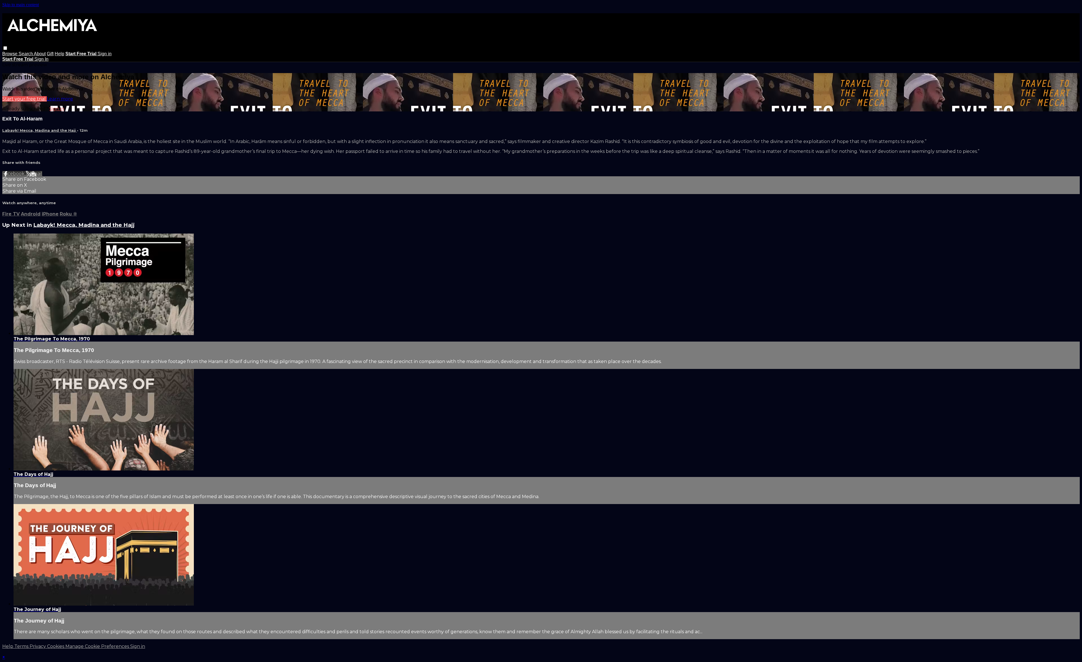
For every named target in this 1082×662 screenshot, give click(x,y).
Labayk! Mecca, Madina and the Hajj (39, 130)
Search (26, 53)
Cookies (56, 646)
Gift (50, 53)
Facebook (14, 173)
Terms (22, 646)
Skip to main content (20, 4)
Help (59, 53)
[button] (5, 48)
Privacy (38, 646)
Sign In (41, 59)
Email (36, 173)
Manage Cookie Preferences (97, 646)
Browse (10, 53)
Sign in (104, 53)
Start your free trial (24, 99)
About (40, 53)
